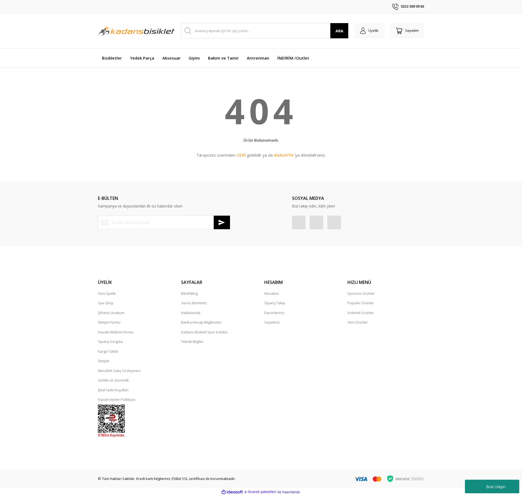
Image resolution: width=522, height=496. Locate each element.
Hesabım (271, 293)
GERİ (241, 155)
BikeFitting (189, 293)
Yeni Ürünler (357, 322)
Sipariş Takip (274, 302)
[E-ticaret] (260, 492)
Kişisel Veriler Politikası (116, 399)
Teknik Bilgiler (192, 341)
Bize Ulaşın (495, 486)
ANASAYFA (283, 155)
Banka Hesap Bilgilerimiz (201, 322)
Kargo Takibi (108, 351)
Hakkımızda (190, 312)
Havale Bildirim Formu (115, 332)
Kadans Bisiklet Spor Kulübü (204, 332)
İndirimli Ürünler (360, 312)
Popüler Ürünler (360, 302)
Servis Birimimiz (194, 302)
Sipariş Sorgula (110, 341)
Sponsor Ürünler (361, 293)
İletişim (103, 360)
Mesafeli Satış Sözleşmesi (119, 370)
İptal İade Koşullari (113, 390)
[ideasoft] (232, 492)
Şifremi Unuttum (111, 312)
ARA (339, 30)
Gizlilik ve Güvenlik (113, 380)
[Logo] (136, 30)
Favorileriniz (274, 312)
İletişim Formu (109, 322)
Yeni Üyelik (107, 293)
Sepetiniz (272, 322)
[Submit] (222, 222)
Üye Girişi (105, 302)
